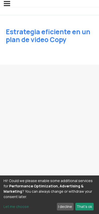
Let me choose (16, 206)
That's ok (84, 206)
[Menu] (7, 3)
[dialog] (49, 194)
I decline (65, 206)
